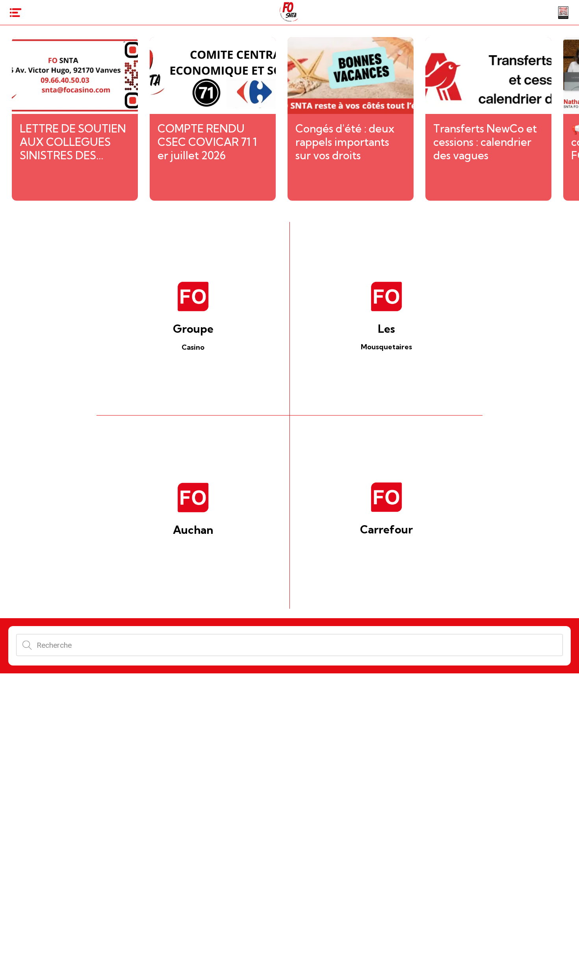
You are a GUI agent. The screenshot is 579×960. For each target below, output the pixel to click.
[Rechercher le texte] (27, 645)
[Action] (563, 12)
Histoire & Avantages (289, 946)
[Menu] (15, 12)
